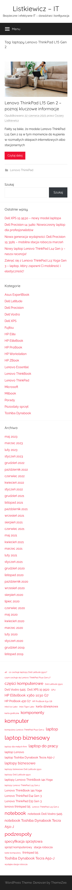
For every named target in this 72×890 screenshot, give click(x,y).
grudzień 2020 (15, 568)
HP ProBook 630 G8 (42, 701)
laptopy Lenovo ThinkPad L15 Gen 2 (22, 785)
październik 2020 (16, 581)
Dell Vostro (12, 314)
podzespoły (18, 834)
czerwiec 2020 (15, 608)
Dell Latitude (13, 301)
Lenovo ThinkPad (21, 170)
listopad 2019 (14, 654)
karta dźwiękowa (47, 706)
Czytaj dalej (14, 155)
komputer (17, 721)
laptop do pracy (43, 745)
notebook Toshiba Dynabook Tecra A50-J (33, 823)
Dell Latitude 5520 (54, 684)
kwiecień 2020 (14, 621)
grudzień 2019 (14, 647)
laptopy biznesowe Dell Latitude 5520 (23, 769)
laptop (52, 729)
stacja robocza (43, 847)
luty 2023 (11, 450)
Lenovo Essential (17, 367)
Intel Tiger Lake (26, 707)
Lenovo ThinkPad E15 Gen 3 (23, 801)
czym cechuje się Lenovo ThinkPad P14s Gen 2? (27, 677)
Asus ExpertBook (17, 294)
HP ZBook (12, 360)
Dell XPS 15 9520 (38, 689)
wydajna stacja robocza (16, 864)
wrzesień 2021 (14, 515)
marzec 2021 (13, 548)
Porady (10, 400)
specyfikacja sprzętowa (23, 841)
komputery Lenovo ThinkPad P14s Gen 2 (24, 730)
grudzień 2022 (14, 463)
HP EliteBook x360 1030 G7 (27, 695)
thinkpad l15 (30, 852)
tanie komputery (13, 853)
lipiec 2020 (12, 601)
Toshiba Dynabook (18, 413)
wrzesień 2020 (15, 588)
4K (6, 672)
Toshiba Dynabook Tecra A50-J (30, 858)
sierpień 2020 (14, 595)
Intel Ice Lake (11, 707)
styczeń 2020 (14, 641)
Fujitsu (9, 327)
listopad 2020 (14, 575)
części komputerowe (24, 683)
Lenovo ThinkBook (18, 373)
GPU (53, 690)
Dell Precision (14, 308)
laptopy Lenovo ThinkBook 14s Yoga (29, 779)
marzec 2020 (14, 628)
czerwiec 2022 (15, 476)
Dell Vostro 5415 (15, 689)
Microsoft (11, 387)
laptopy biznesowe (20, 763)
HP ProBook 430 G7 (18, 701)
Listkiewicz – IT (36, 8)
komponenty (32, 712)
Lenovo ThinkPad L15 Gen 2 (45, 807)
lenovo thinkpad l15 (17, 806)
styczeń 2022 (14, 489)
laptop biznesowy (27, 737)
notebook (15, 813)
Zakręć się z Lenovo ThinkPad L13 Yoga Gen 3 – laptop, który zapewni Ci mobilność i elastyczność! (35, 266)
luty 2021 (11, 555)
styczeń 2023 (14, 456)
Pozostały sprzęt (16, 406)
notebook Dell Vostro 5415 (45, 814)
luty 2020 (11, 634)
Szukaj (9, 184)
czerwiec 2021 (14, 529)
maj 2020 (11, 614)
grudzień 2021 (14, 496)
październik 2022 (16, 469)
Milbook (10, 393)
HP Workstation (15, 354)
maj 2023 (11, 436)
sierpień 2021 (14, 522)
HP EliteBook (14, 340)
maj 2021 (11, 535)
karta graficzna (12, 713)
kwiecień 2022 (14, 482)
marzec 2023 (14, 443)
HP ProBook (13, 347)
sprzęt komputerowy (18, 847)
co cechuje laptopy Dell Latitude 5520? (28, 672)
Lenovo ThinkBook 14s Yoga (23, 790)
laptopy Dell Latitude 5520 (18, 774)
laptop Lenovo (14, 752)
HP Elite (10, 334)
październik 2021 (16, 509)
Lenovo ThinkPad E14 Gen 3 (23, 796)
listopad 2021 (14, 502)
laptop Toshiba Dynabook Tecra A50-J (29, 757)
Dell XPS (11, 321)
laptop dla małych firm (16, 746)
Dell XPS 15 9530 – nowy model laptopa (33, 218)
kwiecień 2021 (14, 542)
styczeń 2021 (14, 562)
